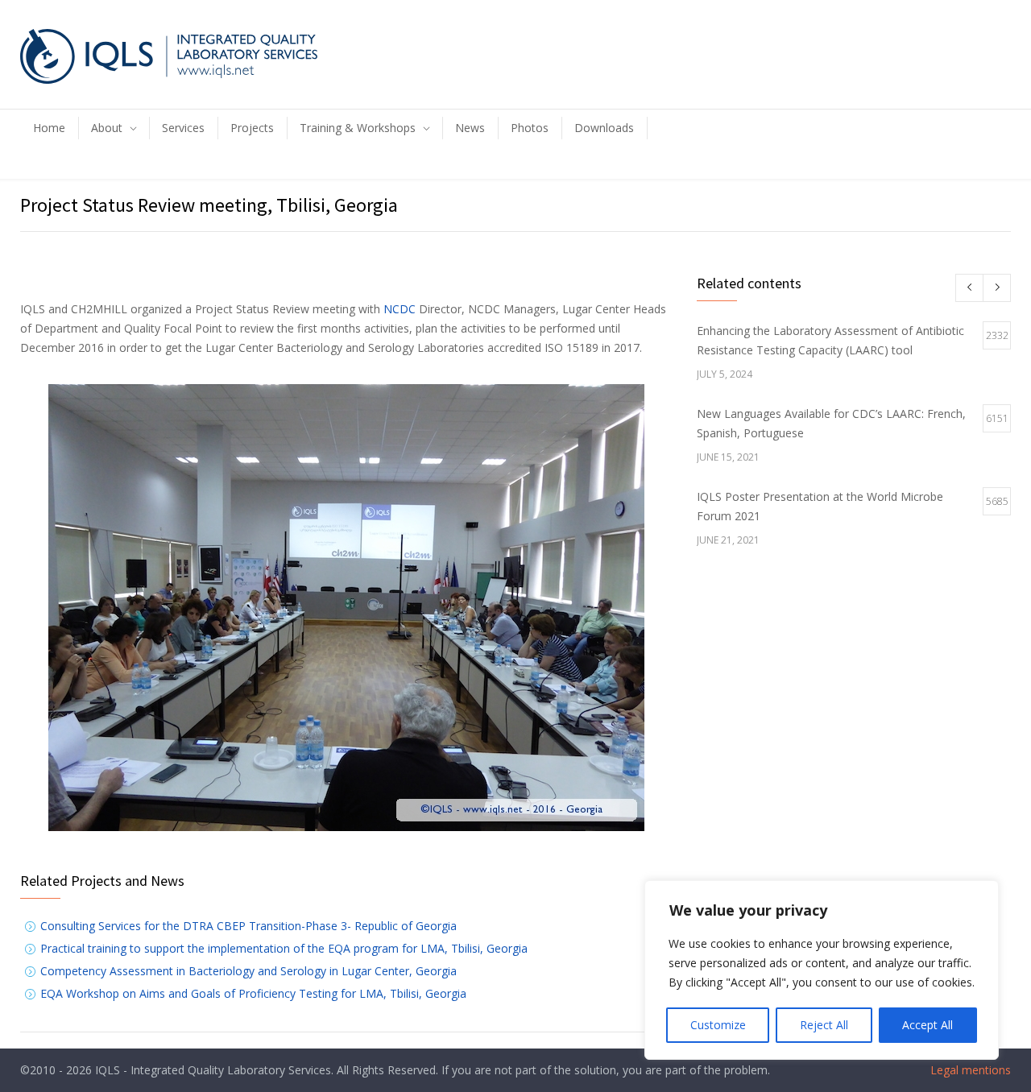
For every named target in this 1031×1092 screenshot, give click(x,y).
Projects (252, 127)
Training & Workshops (358, 127)
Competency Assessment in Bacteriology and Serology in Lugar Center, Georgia (248, 970)
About (106, 127)
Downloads (604, 127)
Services (183, 127)
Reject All (824, 1024)
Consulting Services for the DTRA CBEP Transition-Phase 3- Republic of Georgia (248, 925)
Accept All (927, 1024)
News (470, 127)
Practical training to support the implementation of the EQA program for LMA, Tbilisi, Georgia (284, 948)
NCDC (399, 308)
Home (49, 127)
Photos (530, 127)
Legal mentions (969, 1070)
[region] (821, 970)
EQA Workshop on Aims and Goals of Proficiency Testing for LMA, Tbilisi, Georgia (253, 993)
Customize (718, 1024)
